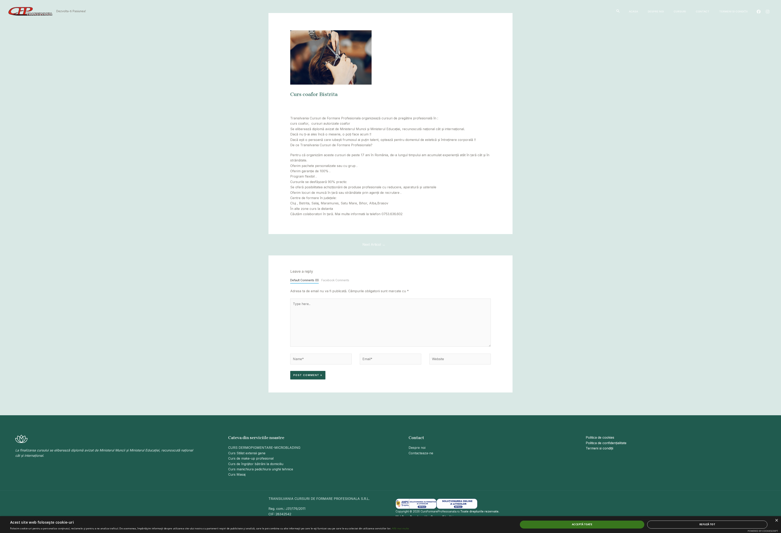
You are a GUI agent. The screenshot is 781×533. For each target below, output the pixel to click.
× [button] (776, 520)
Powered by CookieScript (763, 530)
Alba (324, 102)
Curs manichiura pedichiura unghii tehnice (260, 469)
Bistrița (346, 102)
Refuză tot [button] (707, 524)
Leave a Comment (304, 102)
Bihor (335, 102)
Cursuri (680, 11)
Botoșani (360, 102)
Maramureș (409, 102)
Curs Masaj (236, 474)
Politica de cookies (600, 437)
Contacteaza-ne (421, 453)
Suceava (466, 102)
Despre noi (656, 11)
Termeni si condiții (733, 11)
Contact (702, 11)
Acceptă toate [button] (582, 524)
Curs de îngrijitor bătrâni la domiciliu (255, 464)
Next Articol (373, 244)
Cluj (395, 102)
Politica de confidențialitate (606, 443)
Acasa (633, 11)
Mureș (425, 102)
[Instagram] (768, 12)
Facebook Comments (335, 280)
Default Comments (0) (304, 280)
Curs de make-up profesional (251, 458)
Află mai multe (400, 528)
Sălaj (435, 102)
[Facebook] (759, 12)
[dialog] (390, 524)
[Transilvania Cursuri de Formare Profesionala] (30, 11)
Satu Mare (449, 102)
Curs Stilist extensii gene (246, 453)
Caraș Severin (379, 102)
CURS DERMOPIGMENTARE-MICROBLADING (264, 448)
